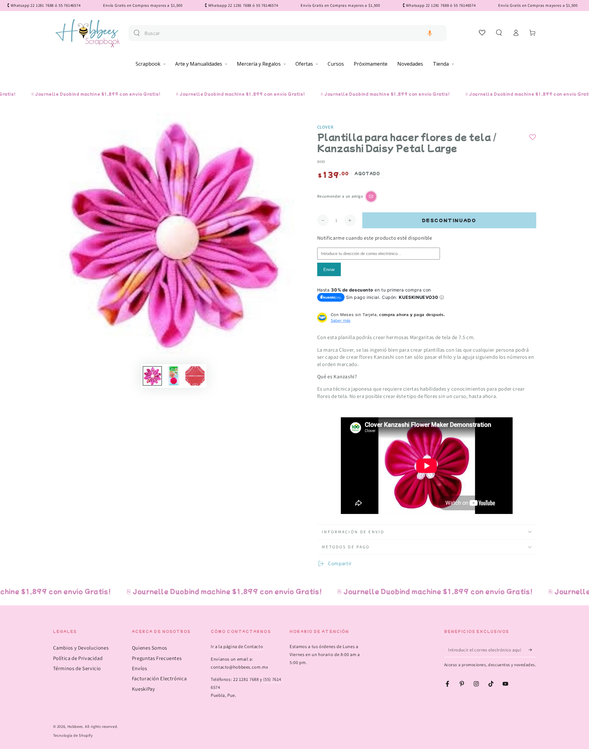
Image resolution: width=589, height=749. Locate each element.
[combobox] (293, 33)
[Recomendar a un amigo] (371, 196)
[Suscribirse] (532, 650)
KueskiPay (143, 688)
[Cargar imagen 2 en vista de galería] (173, 376)
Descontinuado (449, 220)
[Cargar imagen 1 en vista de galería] (152, 376)
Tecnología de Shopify (73, 735)
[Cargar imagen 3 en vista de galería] (195, 376)
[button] (429, 33)
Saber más (341, 320)
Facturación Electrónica (159, 678)
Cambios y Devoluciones (81, 647)
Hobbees (75, 726)
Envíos (139, 668)
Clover (325, 127)
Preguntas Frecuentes (157, 658)
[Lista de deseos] (482, 32)
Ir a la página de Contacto (237, 646)
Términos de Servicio (77, 668)
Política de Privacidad (78, 658)
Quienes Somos (149, 647)
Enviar (329, 269)
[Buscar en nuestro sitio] (136, 33)
